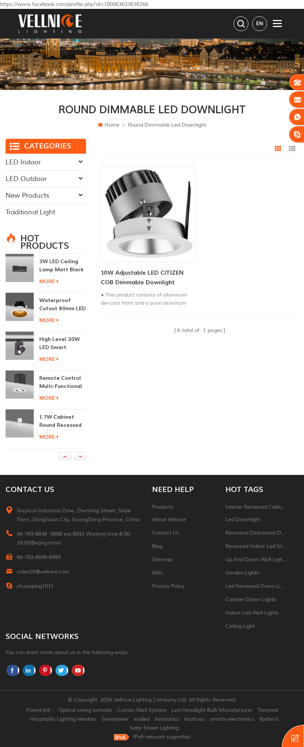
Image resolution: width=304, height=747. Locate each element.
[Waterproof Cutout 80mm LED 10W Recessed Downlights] (20, 279)
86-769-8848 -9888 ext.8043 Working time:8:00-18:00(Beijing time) (74, 538)
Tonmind (268, 710)
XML (157, 573)
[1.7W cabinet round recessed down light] (20, 396)
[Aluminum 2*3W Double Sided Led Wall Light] (20, 435)
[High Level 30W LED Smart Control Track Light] (20, 318)
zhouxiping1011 (35, 586)
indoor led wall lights (252, 613)
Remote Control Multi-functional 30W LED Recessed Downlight (60, 355)
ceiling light (240, 626)
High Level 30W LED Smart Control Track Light (59, 316)
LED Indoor (23, 162)
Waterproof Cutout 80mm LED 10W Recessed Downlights (62, 277)
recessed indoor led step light (256, 546)
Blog (157, 546)
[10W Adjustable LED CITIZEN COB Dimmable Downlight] (148, 214)
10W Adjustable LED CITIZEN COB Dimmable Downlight (142, 277)
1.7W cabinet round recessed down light (60, 394)
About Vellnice (169, 519)
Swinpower (115, 719)
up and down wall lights (256, 559)
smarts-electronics (231, 719)
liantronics (167, 719)
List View (292, 148)
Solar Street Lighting (154, 728)
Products (162, 507)
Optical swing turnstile (85, 710)
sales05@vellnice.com (43, 572)
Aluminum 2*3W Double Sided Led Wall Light (62, 433)
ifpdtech (268, 719)
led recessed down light (256, 586)
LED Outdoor (26, 179)
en (259, 23)
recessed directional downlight (256, 533)
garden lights (242, 573)
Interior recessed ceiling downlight (256, 507)
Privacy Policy (168, 586)
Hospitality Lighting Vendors (63, 719)
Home (112, 125)
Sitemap (162, 559)
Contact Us (165, 533)
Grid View (278, 148)
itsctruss (194, 719)
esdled (141, 719)
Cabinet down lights (250, 599)
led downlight (242, 519)
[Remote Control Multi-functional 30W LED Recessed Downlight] (20, 357)
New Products (27, 195)
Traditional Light (30, 212)
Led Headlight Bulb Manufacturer (212, 710)
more (47, 254)
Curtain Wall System (141, 710)
